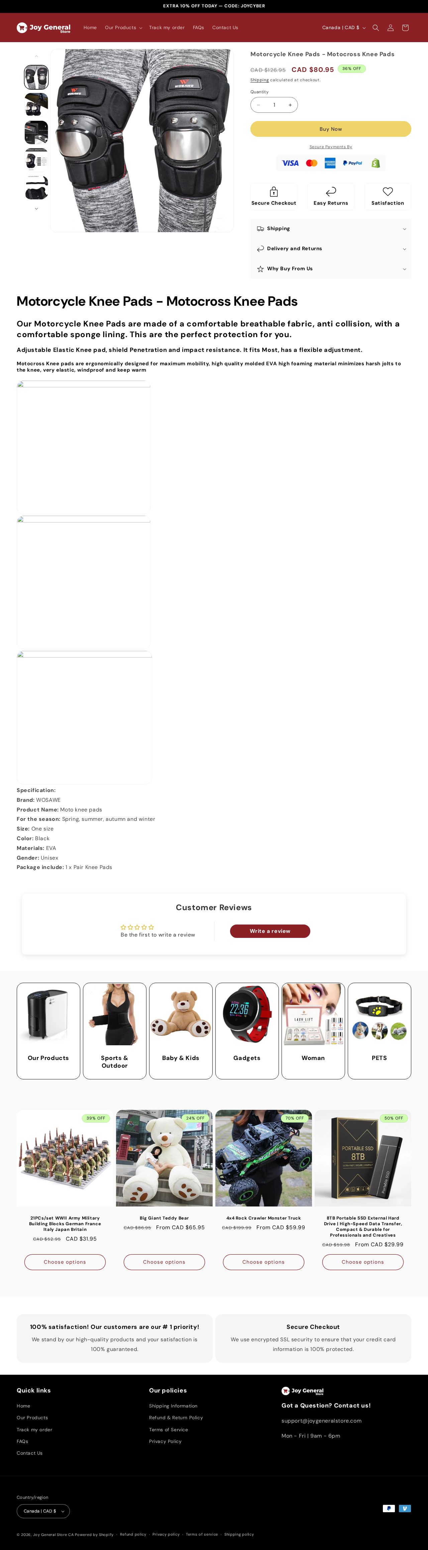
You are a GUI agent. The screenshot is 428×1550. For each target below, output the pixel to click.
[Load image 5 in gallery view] (36, 188)
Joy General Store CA (53, 1534)
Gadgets (246, 1058)
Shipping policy (239, 1534)
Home (23, 1406)
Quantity (259, 92)
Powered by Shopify (94, 1534)
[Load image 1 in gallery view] (36, 77)
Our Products (48, 1058)
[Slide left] (36, 56)
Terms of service (202, 1534)
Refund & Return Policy (176, 1418)
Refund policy (133, 1534)
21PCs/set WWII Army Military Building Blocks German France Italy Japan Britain (65, 1224)
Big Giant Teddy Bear (164, 1218)
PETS (379, 1058)
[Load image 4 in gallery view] (36, 160)
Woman (313, 1058)
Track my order (34, 1430)
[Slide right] (36, 208)
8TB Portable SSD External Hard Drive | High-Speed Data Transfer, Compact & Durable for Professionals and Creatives (363, 1227)
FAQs (22, 1441)
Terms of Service (168, 1430)
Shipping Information (173, 1406)
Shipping (259, 80)
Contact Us (30, 1453)
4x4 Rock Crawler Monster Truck (263, 1218)
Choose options (65, 1262)
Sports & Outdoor (114, 1062)
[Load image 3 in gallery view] (36, 132)
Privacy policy (166, 1534)
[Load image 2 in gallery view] (36, 105)
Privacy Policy (165, 1441)
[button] (123, 27)
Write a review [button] (270, 931)
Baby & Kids (181, 1058)
